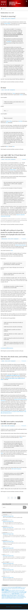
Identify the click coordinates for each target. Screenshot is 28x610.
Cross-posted (3, 348)
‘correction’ (8, 41)
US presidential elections (20, 598)
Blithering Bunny (4, 238)
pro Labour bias (19, 595)
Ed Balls (21, 94)
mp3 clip (20, 121)
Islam (18, 592)
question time (4, 597)
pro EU (7, 595)
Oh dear (3, 88)
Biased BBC (22, 591)
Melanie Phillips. (7, 23)
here (7, 122)
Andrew (3, 159)
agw (2, 587)
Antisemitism (7, 588)
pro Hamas (10, 595)
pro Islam (14, 595)
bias (19, 591)
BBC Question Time (9, 591)
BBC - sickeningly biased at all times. (15, 588)
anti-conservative (11, 587)
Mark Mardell (23, 592)
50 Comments (23, 425)
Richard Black (16, 597)
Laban (3, 425)
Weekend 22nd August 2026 (8, 516)
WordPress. (20, 606)
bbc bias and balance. (12, 590)
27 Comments (23, 238)
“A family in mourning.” (8, 16)
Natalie (3, 18)
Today (14, 93)
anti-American (5, 587)
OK (24, 507)
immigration (14, 592)
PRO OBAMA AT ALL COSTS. (10, 596)
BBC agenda (23, 588)
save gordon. (21, 597)
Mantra (16, 606)
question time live (10, 597)
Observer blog (9, 121)
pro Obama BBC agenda (20, 596)
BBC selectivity (15, 591)
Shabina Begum (13, 169)
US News (10, 598)
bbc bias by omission (19, 590)
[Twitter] (26, 1)
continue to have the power (20, 245)
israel (20, 592)
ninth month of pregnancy (16, 468)
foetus (21, 437)
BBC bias (5, 590)
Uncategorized (12, 18)
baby (2, 453)
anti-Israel (18, 587)
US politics (14, 598)
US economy (6, 598)
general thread (10, 592)
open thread (15, 594)
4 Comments (24, 159)
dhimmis (6, 592)
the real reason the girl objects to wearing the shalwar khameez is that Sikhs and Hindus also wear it (13, 412)
